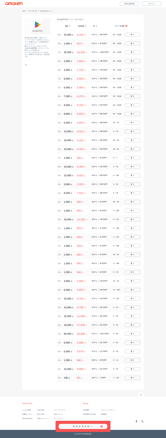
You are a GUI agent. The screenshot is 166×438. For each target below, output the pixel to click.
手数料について (27, 414)
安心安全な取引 (27, 418)
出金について (58, 414)
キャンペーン (58, 418)
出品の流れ (41, 410)
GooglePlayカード (46, 11)
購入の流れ (41, 414)
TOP (23, 11)
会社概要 (86, 410)
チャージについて (60, 410)
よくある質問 (26, 410)
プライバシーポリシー (108, 410)
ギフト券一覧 (32, 11)
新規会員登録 (129, 4)
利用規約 (104, 414)
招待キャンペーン (43, 418)
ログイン (151, 4)
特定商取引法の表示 (89, 414)
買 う (132, 35)
